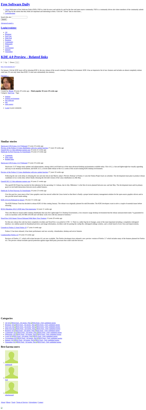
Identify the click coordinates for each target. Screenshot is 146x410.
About (7, 9)
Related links (9, 159)
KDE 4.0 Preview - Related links (24, 57)
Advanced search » (7, 23)
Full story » (5, 76)
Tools (13, 402)
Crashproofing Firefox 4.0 (9, 235)
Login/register (9, 27)
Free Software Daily (15, 4)
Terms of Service (22, 402)
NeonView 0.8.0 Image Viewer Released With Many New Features (23, 218)
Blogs (8, 402)
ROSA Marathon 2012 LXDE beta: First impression (18, 209)
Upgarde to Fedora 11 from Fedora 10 (14, 227)
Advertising (33, 402)
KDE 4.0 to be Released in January (13, 200)
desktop (7, 96)
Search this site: (6, 17)
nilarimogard (9, 395)
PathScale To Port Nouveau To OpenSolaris (16, 152)
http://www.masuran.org (8, 66)
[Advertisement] (17, 124)
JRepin (11, 91)
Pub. (29, 323)
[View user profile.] (7, 89)
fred (6, 380)
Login (7, 108)
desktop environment (12, 98)
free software (9, 100)
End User (11, 93)
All (9, 323)
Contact (40, 402)
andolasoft (8, 364)
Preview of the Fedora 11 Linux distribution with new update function (24, 148)
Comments (8, 155)
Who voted (9, 157)
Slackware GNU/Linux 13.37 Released (14, 146)
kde (6, 102)
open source (9, 104)
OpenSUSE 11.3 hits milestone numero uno (15, 150)
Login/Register (10, 13)
